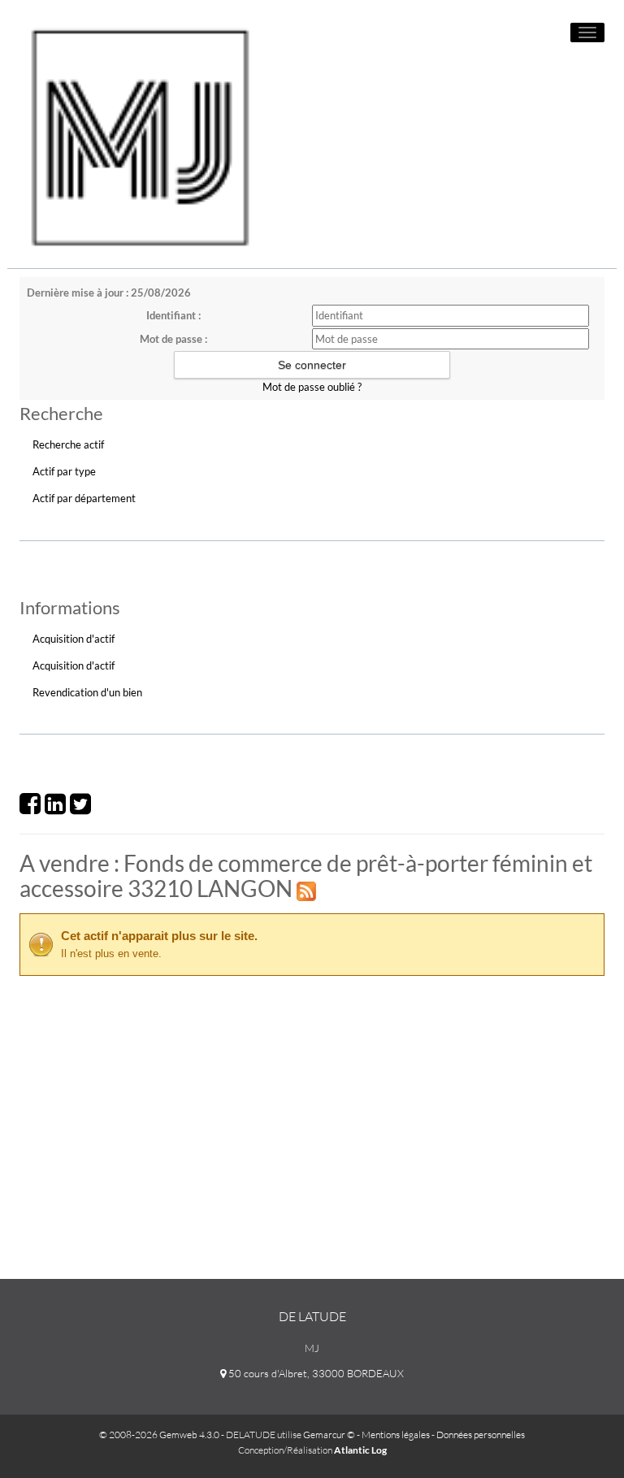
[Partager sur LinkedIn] (55, 808)
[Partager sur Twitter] (80, 808)
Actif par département (84, 498)
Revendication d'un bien (87, 692)
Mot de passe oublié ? (312, 386)
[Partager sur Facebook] (30, 808)
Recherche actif (68, 444)
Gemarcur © (329, 1434)
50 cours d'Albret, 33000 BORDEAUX (315, 1373)
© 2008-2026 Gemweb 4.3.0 (159, 1434)
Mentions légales (396, 1434)
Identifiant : (173, 315)
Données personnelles (480, 1434)
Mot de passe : (173, 338)
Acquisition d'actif (73, 638)
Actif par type (64, 471)
